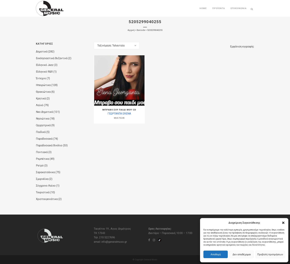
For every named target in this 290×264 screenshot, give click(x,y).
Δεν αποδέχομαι (242, 254)
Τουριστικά (43, 192)
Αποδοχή (216, 254)
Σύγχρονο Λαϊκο (46, 185)
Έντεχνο (41, 78)
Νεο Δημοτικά (44, 111)
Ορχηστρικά (43, 125)
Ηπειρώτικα (43, 85)
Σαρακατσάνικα (45, 172)
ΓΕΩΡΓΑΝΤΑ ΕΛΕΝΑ (119, 113)
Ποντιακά (42, 152)
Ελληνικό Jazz (45, 65)
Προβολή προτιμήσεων (270, 254)
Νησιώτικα (42, 118)
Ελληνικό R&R (44, 71)
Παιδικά (41, 132)
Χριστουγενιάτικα (47, 199)
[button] (283, 222)
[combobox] (116, 45)
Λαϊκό (39, 105)
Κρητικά (41, 98)
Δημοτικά (41, 51)
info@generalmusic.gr (114, 241)
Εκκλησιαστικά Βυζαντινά (51, 58)
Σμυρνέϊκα (42, 179)
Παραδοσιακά (44, 138)
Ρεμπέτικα (42, 158)
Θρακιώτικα (43, 91)
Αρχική (131, 30)
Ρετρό (40, 165)
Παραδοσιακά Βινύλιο (49, 145)
